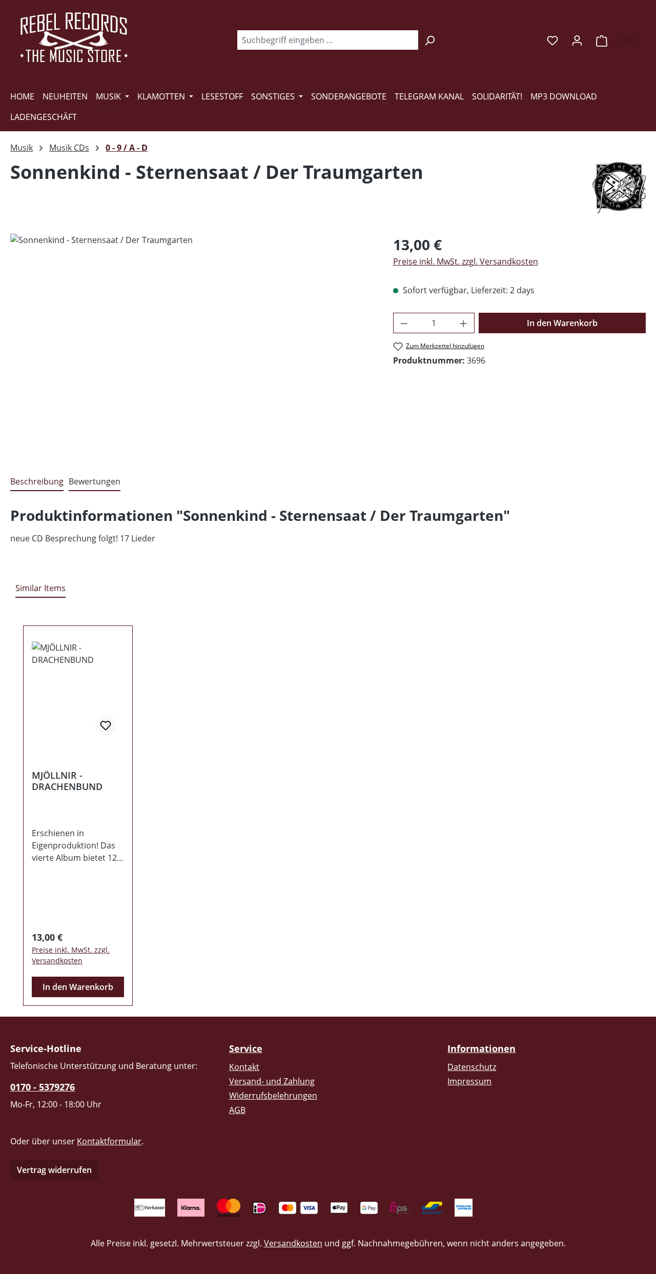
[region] (191, 344)
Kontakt (244, 1067)
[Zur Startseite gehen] (74, 38)
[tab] (37, 482)
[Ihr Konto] (577, 40)
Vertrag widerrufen (54, 1170)
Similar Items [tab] (40, 588)
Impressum (469, 1081)
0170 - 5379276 (42, 1087)
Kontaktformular (109, 1141)
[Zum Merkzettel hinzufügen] (105, 725)
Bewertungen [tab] (94, 481)
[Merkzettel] (552, 40)
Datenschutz (471, 1067)
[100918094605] (191, 344)
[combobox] (327, 40)
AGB (237, 1110)
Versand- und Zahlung (272, 1081)
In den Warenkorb (562, 323)
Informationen (481, 1048)
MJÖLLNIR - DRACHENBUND (67, 781)
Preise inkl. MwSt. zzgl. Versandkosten (465, 261)
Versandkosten (293, 1243)
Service (245, 1048)
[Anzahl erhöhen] (464, 323)
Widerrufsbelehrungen (273, 1095)
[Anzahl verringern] (404, 323)
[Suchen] (430, 40)
